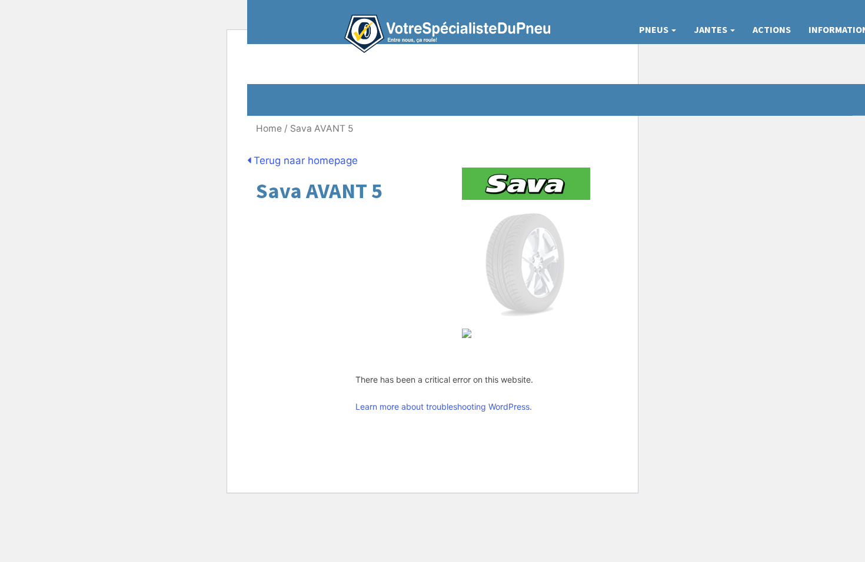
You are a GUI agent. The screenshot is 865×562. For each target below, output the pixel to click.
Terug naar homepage (304, 160)
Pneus (654, 29)
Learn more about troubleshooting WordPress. (443, 407)
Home (269, 128)
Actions (772, 29)
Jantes (711, 29)
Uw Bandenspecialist (442, 22)
